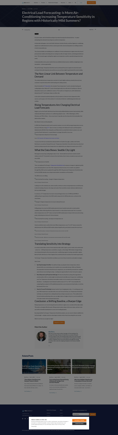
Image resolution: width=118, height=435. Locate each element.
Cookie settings (79, 423)
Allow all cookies (79, 420)
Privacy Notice (34, 426)
